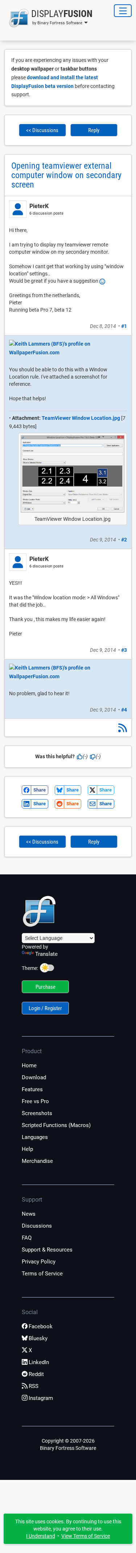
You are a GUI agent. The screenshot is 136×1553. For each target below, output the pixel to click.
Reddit (36, 1374)
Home (29, 1065)
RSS (33, 1386)
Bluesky (38, 1338)
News (29, 1214)
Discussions (37, 1226)
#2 (124, 540)
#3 (124, 650)
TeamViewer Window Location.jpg (81, 418)
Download (34, 1077)
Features (32, 1089)
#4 (124, 710)
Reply (93, 130)
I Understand (40, 1536)
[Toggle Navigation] (123, 10)
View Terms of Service (85, 1536)
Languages (35, 1137)
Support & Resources (47, 1249)
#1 (124, 326)
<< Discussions (42, 130)
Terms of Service (42, 1273)
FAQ (27, 1238)
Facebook (41, 1326)
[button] (48, 18)
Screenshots (37, 1113)
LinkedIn (39, 1362)
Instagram (41, 1398)
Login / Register (45, 1008)
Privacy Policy (38, 1261)
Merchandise (37, 1161)
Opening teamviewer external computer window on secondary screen (66, 175)
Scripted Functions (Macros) (56, 1125)
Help (27, 1149)
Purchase (45, 987)
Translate (46, 954)
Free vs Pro (35, 1101)
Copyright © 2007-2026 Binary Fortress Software (68, 1444)
